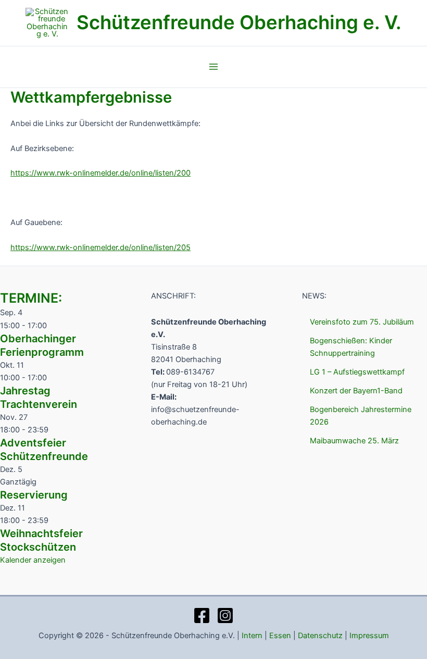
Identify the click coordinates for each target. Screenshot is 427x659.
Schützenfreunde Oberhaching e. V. (239, 22)
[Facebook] (201, 615)
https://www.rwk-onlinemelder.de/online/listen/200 (100, 173)
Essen (280, 635)
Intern (252, 635)
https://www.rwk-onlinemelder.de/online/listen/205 (100, 247)
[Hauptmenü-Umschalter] (213, 67)
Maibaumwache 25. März (354, 440)
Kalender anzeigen (33, 560)
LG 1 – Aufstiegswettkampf (357, 372)
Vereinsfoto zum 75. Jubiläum (362, 322)
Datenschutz (320, 635)
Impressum (369, 635)
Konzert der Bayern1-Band (356, 390)
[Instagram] (225, 615)
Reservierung (34, 495)
